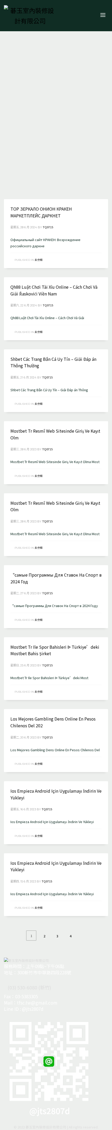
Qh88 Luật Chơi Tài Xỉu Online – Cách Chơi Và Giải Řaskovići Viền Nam (53, 290)
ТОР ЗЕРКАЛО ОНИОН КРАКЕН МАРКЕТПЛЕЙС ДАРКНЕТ (41, 212)
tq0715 (48, 227)
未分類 (38, 260)
